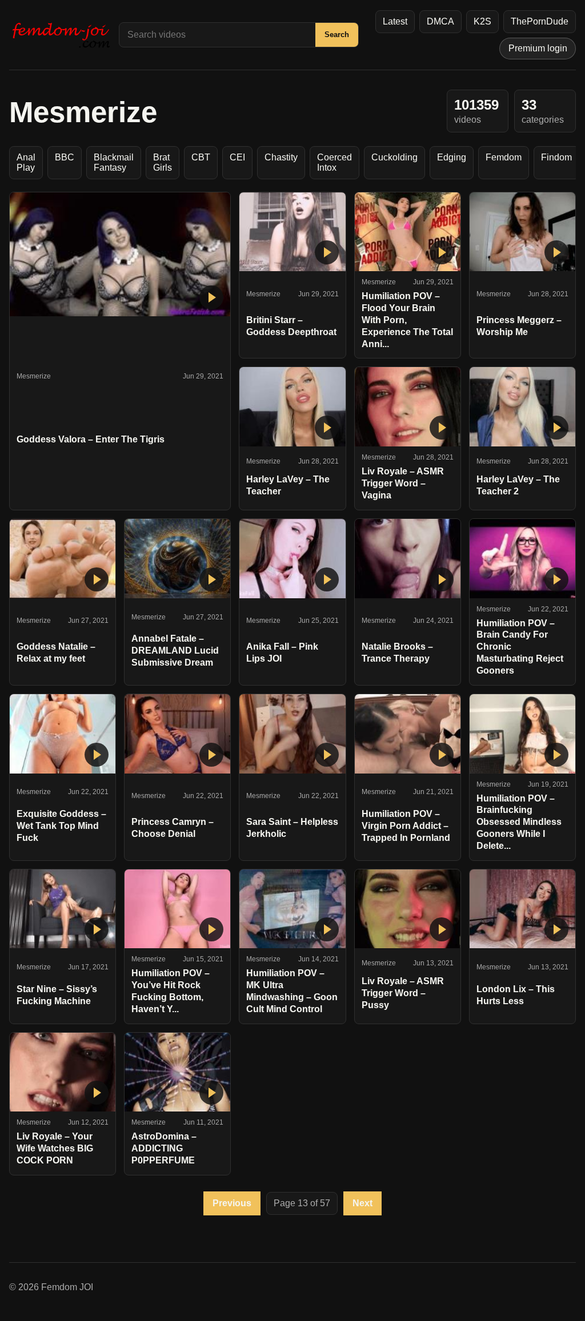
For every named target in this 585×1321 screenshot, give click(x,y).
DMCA (440, 21)
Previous (232, 1203)
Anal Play (26, 162)
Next (362, 1203)
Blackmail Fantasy (114, 162)
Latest (395, 21)
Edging (451, 157)
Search (336, 34)
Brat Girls (162, 162)
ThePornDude (539, 21)
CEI (237, 157)
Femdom (504, 157)
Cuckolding (394, 157)
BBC (64, 157)
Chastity (281, 157)
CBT (200, 157)
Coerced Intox (334, 162)
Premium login (537, 48)
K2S (482, 21)
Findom (556, 157)
